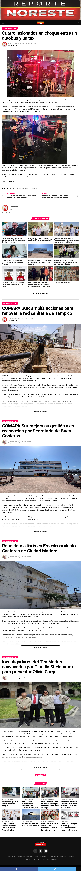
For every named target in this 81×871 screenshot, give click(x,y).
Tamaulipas (45, 859)
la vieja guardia (11, 181)
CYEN (36, 857)
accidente (21, 188)
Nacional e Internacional (49, 857)
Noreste (63, 857)
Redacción (13, 45)
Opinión (71, 857)
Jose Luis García (15, 443)
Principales (11, 857)
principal (35, 188)
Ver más (54, 859)
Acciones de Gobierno (25, 857)
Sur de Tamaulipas (32, 859)
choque (28, 188)
